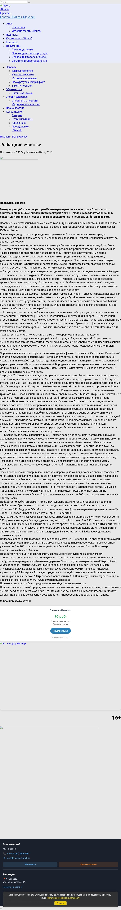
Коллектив (18, 27)
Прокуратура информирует (28, 82)
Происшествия (15, 107)
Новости (11, 67)
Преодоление (20, 126)
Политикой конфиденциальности (64, 898)
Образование (14, 89)
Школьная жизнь (22, 93)
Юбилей (17, 130)
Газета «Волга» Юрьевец (18, 17)
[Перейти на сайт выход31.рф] (60, 676)
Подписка (12, 34)
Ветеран (17, 115)
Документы (13, 45)
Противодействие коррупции (30, 53)
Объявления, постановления (29, 60)
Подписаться (60, 631)
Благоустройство (22, 70)
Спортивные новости (25, 100)
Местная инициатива (24, 78)
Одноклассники (88, 864)
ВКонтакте (30, 864)
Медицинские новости (26, 104)
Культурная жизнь (23, 74)
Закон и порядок (22, 85)
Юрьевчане (19, 122)
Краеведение (14, 111)
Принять (60, 903)
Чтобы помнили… (22, 119)
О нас (9, 23)
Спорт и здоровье (17, 96)
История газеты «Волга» (26, 30)
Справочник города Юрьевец (29, 56)
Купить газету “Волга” (19, 38)
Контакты (12, 42)
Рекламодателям (22, 49)
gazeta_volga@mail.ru (17, 858)
